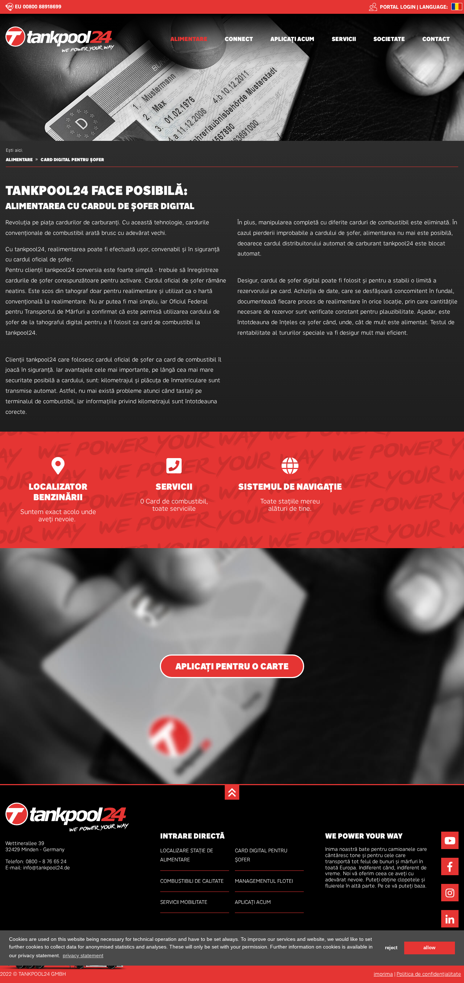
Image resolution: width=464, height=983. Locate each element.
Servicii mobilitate (183, 902)
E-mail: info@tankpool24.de (37, 867)
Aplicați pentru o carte (232, 666)
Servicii (344, 39)
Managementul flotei (264, 881)
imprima (383, 974)
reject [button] (391, 947)
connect (239, 39)
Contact (436, 39)
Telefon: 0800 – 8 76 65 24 (35, 861)
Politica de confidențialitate (429, 974)
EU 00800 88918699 (38, 6)
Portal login (397, 7)
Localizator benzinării (58, 492)
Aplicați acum (292, 39)
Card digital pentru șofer (72, 160)
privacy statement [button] (83, 955)
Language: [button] (433, 7)
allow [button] (429, 947)
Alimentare (188, 39)
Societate (389, 39)
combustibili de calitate (192, 881)
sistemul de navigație (290, 487)
